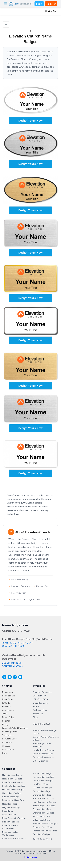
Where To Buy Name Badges (45, 823)
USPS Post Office (40, 699)
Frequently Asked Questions (15, 728)
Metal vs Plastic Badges (43, 750)
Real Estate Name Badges (13, 786)
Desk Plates (7, 811)
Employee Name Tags (42, 827)
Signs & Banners (9, 815)
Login (39, 3)
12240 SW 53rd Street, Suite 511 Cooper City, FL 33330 (17, 644)
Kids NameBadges (10, 822)
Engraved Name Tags (42, 795)
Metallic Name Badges (12, 779)
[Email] (20, 677)
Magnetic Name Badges (12, 775)
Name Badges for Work (12, 782)
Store (4, 753)
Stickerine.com (30, 857)
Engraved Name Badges (43, 813)
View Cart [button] (52, 11)
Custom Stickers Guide (43, 757)
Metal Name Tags (9, 804)
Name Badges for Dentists (14, 838)
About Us (6, 746)
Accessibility (8, 749)
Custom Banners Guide (43, 754)
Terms (5, 714)
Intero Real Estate (40, 703)
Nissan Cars (38, 714)
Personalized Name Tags (13, 800)
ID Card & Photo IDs (41, 816)
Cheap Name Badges (11, 793)
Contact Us (7, 742)
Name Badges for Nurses (44, 806)
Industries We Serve (41, 820)
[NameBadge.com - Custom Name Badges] (21, 3)
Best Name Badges (41, 834)
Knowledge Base (9, 731)
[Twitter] (4, 677)
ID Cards (6, 703)
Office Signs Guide (41, 761)
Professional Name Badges (45, 831)
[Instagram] (15, 677)
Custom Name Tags (10, 797)
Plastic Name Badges (42, 788)
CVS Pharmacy (39, 696)
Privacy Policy (8, 717)
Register (51, 3)
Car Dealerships (40, 710)
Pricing (5, 724)
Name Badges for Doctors (44, 802)
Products (6, 706)
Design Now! (7, 692)
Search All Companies (42, 692)
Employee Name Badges (13, 789)
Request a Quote (9, 739)
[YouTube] (10, 677)
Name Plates (7, 699)
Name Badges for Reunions (14, 818)
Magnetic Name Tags (11, 807)
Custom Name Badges (43, 780)
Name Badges (8, 696)
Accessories (8, 710)
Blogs (35, 717)
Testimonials (7, 735)
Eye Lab (36, 706)
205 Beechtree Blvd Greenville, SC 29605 (12, 664)
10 (51, 839)
